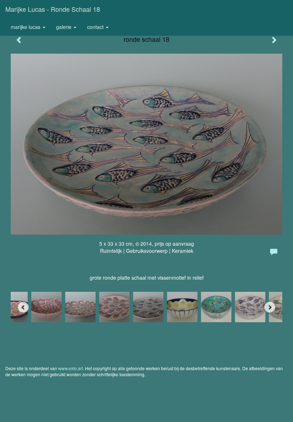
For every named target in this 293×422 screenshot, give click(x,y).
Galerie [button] (64, 26)
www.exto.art (70, 368)
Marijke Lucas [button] (26, 26)
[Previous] (23, 307)
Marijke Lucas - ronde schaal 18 (52, 9)
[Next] (269, 307)
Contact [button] (96, 26)
